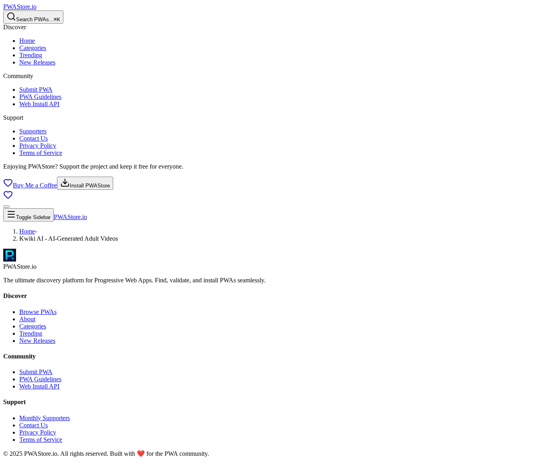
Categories (32, 47)
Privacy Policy (37, 145)
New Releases (37, 62)
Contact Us (33, 138)
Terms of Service (40, 152)
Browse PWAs (38, 311)
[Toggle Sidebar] (6, 206)
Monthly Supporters (44, 418)
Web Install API (39, 104)
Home (27, 40)
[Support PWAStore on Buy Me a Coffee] (8, 197)
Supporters (33, 131)
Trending (30, 55)
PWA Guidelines (40, 96)
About (27, 319)
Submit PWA (36, 89)
